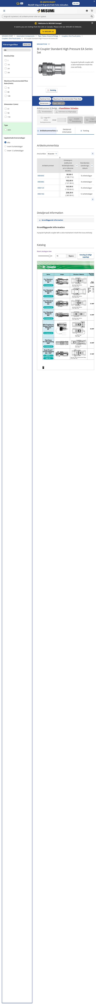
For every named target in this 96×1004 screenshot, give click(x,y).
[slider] (49, 256)
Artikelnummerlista (48, 131)
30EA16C (40, 194)
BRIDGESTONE (42, 44)
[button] (76, 3)
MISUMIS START (7, 36)
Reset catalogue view (44, 251)
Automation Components (26, 36)
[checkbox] (17, 60)
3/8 (8, 73)
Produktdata (47, 112)
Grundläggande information (52, 220)
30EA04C (40, 176)
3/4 (8, 69)
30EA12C (40, 188)
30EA (9, 130)
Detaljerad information (67, 130)
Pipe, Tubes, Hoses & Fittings (48, 36)
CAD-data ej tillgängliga (67, 112)
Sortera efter (76, 165)
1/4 (8, 65)
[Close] (92, 23)
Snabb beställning (76, 120)
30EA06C (40, 182)
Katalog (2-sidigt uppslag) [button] (86, 256)
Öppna (71, 256)
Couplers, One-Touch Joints (71, 36)
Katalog (53, 90)
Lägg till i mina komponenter (45, 120)
